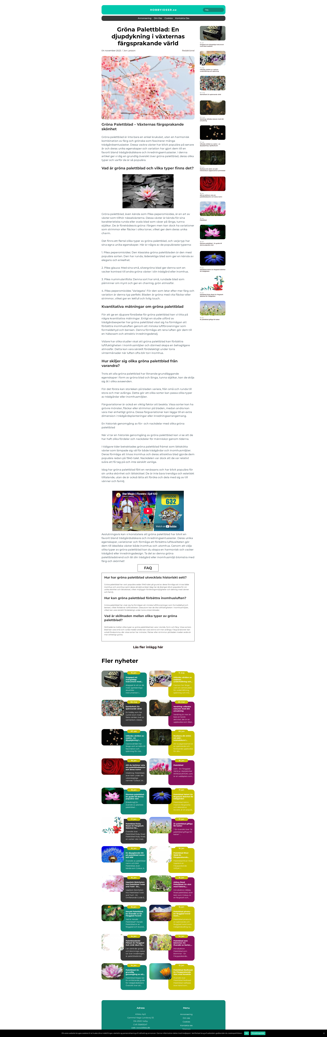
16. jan (134, 848)
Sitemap (186, 1029)
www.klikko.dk (143, 1028)
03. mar (181, 702)
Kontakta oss (182, 18)
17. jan (181, 790)
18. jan (134, 760)
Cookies (169, 18)
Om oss (158, 18)
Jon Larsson (130, 50)
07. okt (134, 731)
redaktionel (188, 50)
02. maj (133, 702)
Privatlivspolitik (258, 1033)
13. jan (181, 965)
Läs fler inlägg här (148, 647)
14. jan (134, 936)
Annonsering (144, 18)
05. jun (181, 731)
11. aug (181, 673)
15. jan (133, 673)
